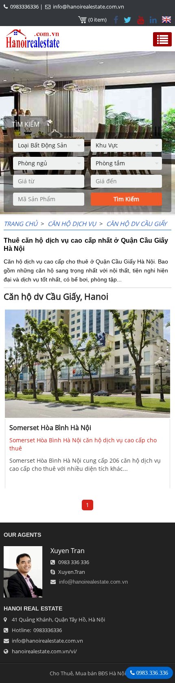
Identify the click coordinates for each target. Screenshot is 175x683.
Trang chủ (20, 224)
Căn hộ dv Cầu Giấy (136, 224)
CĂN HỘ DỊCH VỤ (72, 224)
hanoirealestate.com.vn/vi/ (44, 651)
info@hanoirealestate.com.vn (88, 6)
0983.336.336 (151, 673)
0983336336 (24, 6)
